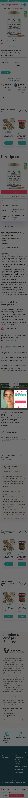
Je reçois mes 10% (21, 401)
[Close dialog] (26, 391)
